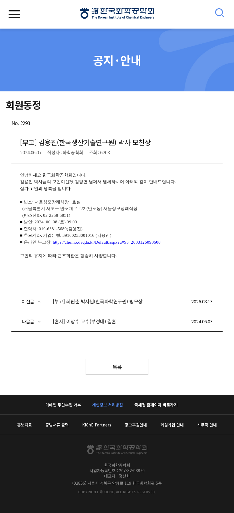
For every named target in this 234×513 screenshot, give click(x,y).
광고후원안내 (136, 425)
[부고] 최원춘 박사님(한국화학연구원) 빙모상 (98, 301)
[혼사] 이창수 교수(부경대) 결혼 (84, 321)
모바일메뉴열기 (14, 14)
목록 (117, 366)
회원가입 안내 (172, 425)
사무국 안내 (207, 425)
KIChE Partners (96, 425)
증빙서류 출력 (57, 425)
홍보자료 (24, 425)
